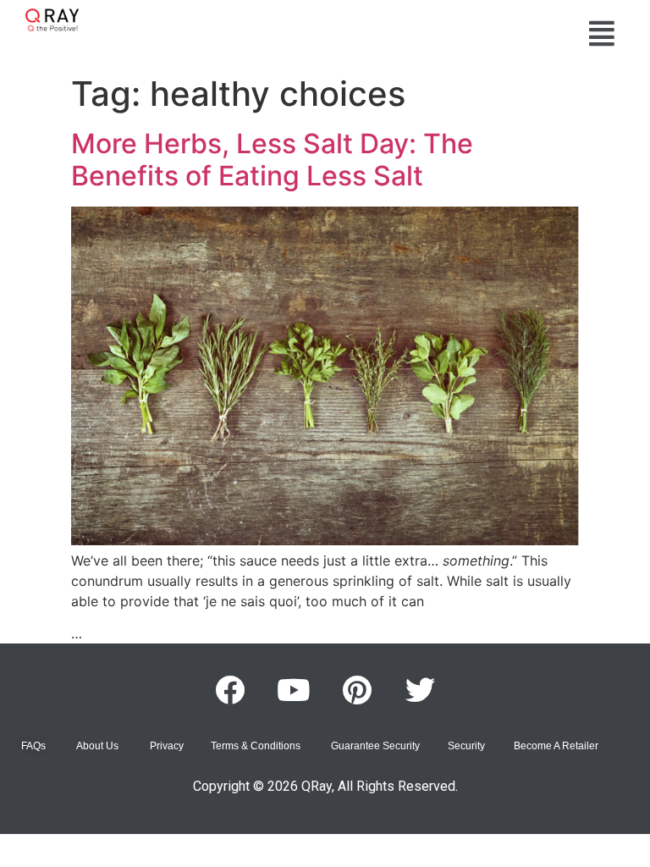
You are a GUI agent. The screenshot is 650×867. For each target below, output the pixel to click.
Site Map (325, 819)
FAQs (33, 746)
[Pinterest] (357, 690)
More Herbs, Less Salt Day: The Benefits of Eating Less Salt (272, 159)
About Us (97, 746)
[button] (602, 33)
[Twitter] (420, 690)
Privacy (167, 746)
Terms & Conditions (255, 746)
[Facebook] (230, 690)
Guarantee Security (375, 746)
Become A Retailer (556, 746)
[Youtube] (293, 690)
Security (466, 746)
